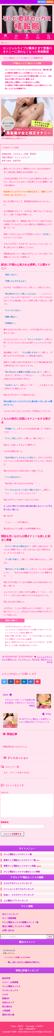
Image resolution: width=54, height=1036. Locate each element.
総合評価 (6, 978)
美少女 (50, 662)
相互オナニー (46, 659)
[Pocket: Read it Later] (37, 681)
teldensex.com (29, 1032)
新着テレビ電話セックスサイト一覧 (21, 860)
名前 (27, 822)
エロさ (5, 994)
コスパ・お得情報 (10, 982)
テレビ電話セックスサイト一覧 (18, 854)
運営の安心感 (8, 1014)
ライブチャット (24, 659)
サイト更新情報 (9, 918)
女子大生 (36, 659)
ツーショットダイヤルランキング (19, 889)
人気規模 (6, 1010)
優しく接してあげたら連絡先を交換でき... (24, 962)
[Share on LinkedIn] (24, 681)
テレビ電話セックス (11, 986)
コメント (5, 792)
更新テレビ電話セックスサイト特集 (22, 866)
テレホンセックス (10, 990)
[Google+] (18, 681)
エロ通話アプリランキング (16, 901)
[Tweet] (4, 681)
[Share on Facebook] (11, 681)
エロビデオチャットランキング (18, 883)
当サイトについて (10, 914)
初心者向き (7, 1006)
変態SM (5, 998)
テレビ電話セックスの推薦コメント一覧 (20, 922)
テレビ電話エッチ (9, 659)
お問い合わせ (8, 930)
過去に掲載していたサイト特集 (16, 926)
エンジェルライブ (44, 657)
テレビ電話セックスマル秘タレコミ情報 (22, 872)
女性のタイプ (8, 1002)
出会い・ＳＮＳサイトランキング (19, 895)
